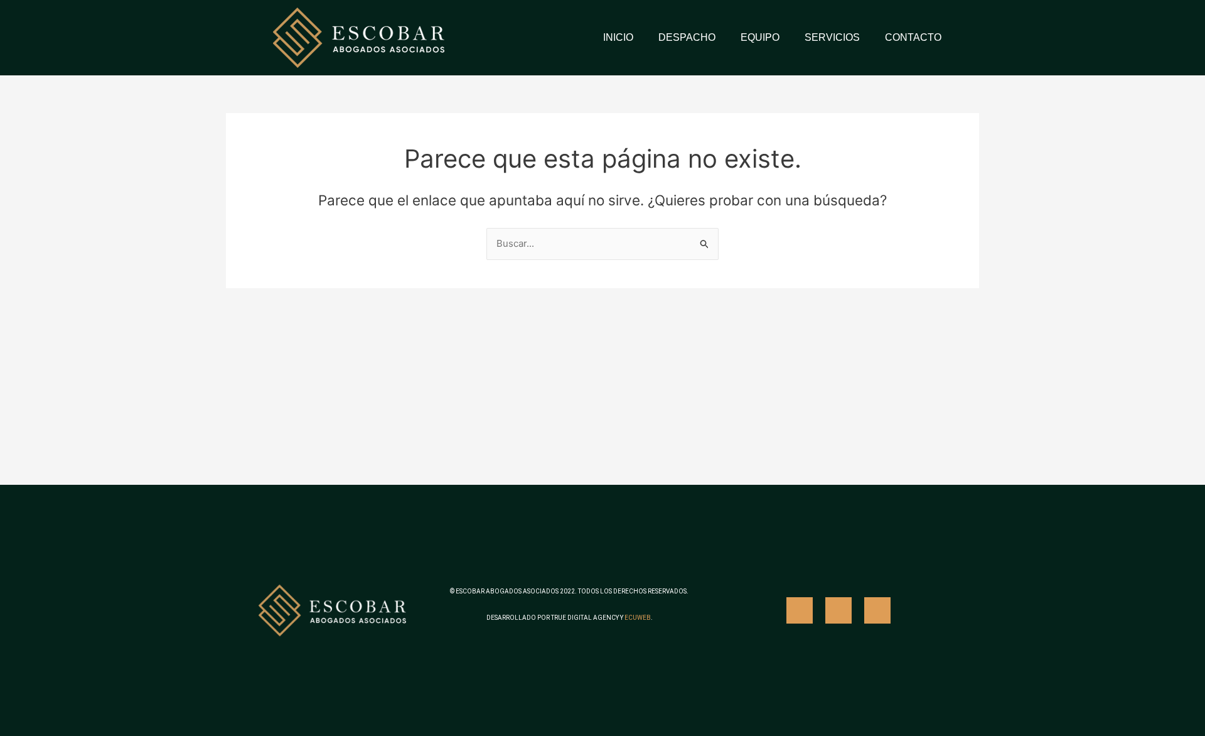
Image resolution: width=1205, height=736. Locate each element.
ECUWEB (637, 617)
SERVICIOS (832, 37)
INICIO (618, 37)
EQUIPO (760, 37)
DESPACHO (686, 37)
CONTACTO (913, 37)
